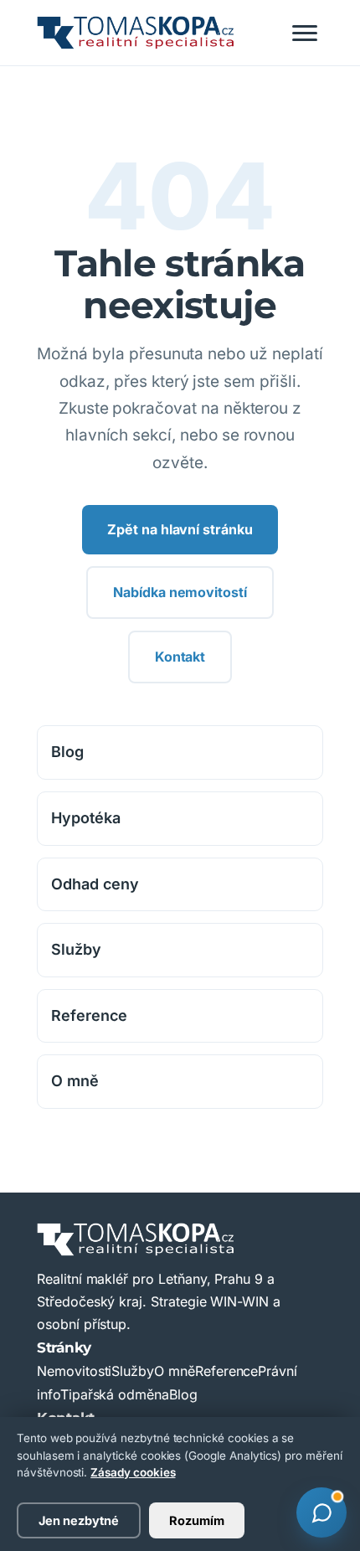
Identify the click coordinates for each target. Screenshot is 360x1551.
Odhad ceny (94, 884)
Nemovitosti (74, 1371)
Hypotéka (86, 818)
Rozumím (196, 1520)
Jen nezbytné (79, 1520)
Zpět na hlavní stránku (180, 529)
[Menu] (304, 33)
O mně (75, 1081)
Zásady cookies (132, 1472)
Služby (76, 949)
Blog (67, 751)
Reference (89, 1015)
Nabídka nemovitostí (180, 592)
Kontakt (180, 656)
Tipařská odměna (114, 1394)
